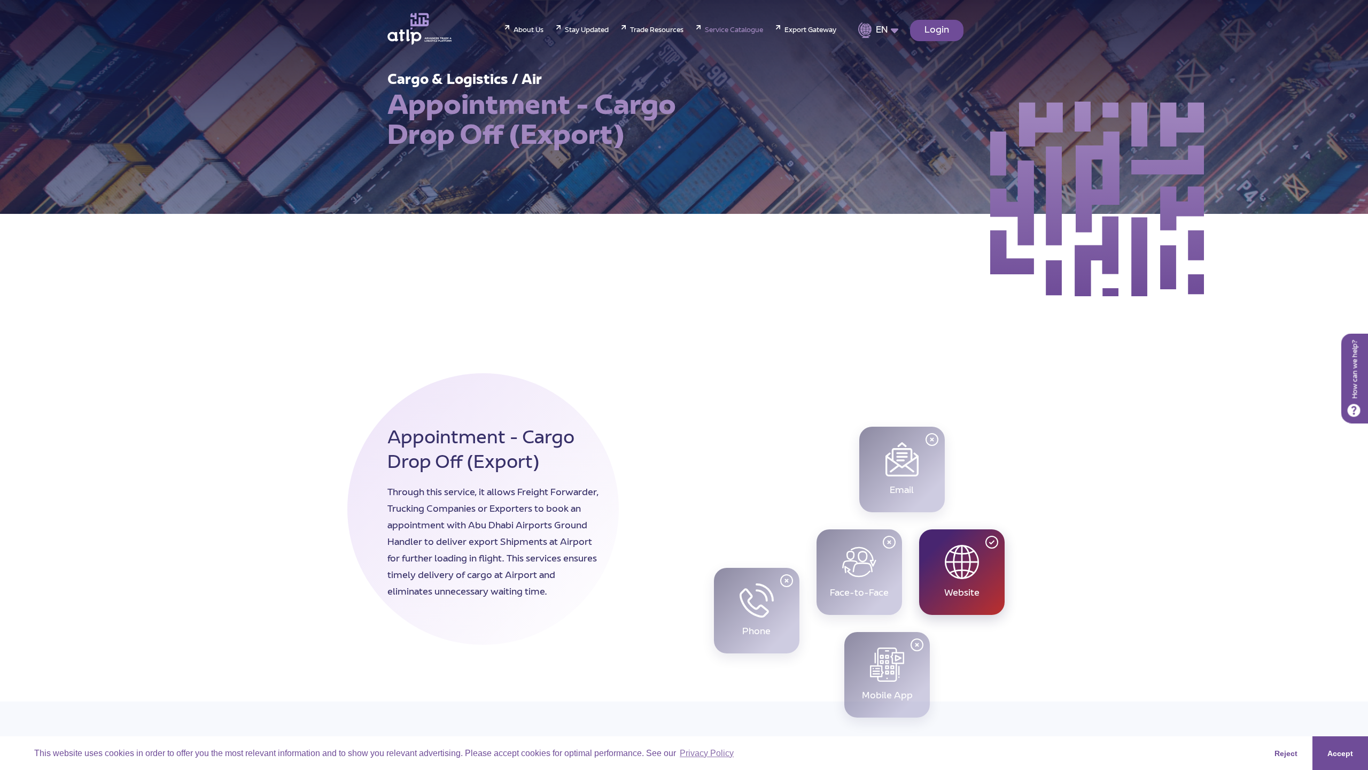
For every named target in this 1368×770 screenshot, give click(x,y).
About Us (528, 30)
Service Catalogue (734, 30)
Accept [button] (1340, 753)
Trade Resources (656, 30)
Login (936, 30)
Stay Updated (587, 30)
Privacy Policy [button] (707, 753)
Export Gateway (810, 30)
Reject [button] (1285, 753)
